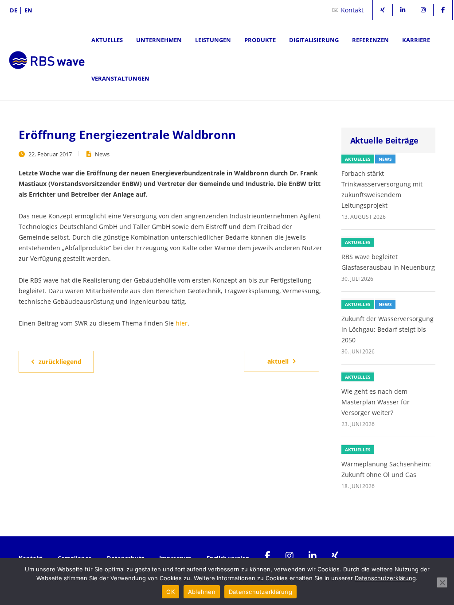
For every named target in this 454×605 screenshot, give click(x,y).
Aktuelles (107, 40)
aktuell (278, 361)
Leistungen (213, 40)
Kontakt (352, 10)
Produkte (260, 40)
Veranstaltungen (120, 78)
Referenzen (370, 40)
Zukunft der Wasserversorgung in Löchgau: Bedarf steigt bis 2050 (387, 329)
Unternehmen (159, 40)
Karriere (416, 40)
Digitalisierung (314, 40)
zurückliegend (60, 361)
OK (170, 591)
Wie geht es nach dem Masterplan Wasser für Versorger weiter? (375, 402)
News (102, 154)
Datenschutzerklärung (385, 578)
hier (182, 323)
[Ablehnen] (442, 582)
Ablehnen (201, 591)
